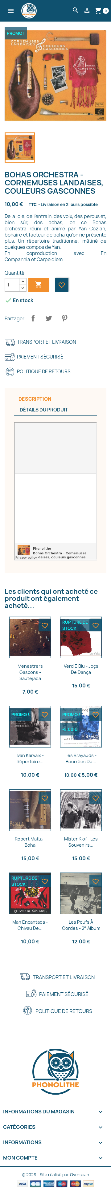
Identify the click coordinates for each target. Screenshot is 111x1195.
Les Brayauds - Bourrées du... (81, 758)
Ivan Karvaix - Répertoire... (30, 758)
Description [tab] (34, 399)
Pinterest (64, 318)
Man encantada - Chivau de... (30, 925)
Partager (33, 318)
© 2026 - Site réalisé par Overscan (55, 1174)
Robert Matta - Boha (30, 842)
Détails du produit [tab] (44, 410)
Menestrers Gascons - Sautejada (30, 672)
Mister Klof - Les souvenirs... (81, 842)
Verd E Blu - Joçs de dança (81, 669)
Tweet (49, 318)
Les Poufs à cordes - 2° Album (81, 925)
